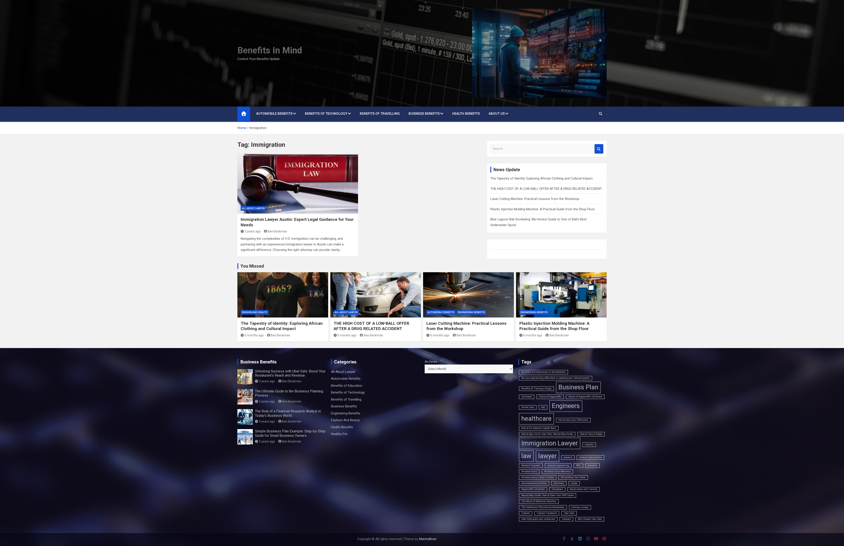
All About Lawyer (253, 208)
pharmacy (559, 483)
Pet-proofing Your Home (573, 477)
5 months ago (254, 335)
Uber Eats (569, 513)
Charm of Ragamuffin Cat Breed (585, 396)
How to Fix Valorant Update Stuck (538, 428)
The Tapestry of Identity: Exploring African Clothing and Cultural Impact (541, 178)
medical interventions (590, 457)
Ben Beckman (277, 231)
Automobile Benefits (274, 114)
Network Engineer (530, 465)
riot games (557, 489)
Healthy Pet (339, 434)
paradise (592, 465)
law (526, 456)
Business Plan (578, 387)
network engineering (558, 465)
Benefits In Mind (269, 50)
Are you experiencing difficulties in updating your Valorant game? (555, 378)
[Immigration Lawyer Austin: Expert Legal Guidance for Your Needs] (297, 183)
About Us (497, 114)
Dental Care (527, 407)
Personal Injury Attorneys (557, 471)
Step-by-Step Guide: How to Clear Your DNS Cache (547, 495)
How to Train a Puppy (591, 434)
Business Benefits (424, 114)
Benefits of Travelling (380, 114)
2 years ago (253, 231)
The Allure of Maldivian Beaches (538, 501)
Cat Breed (526, 396)
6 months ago (439, 335)
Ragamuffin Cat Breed (533, 489)
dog (543, 407)
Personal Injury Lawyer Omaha (537, 477)
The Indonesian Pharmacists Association (542, 507)
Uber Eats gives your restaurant (538, 519)
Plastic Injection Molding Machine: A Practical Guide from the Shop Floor (542, 209)
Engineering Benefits (471, 312)
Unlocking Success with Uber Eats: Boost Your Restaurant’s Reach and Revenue (290, 373)
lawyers (568, 457)
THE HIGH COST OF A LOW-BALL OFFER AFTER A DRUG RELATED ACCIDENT (546, 189)
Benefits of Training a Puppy (536, 388)
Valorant (566, 519)
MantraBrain (428, 539)
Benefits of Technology (326, 114)
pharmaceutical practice (534, 483)
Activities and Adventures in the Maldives (543, 372)
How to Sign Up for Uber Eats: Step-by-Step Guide (547, 434)
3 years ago (267, 381)
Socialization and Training (583, 489)
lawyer (547, 456)
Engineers (566, 406)
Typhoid (525, 513)
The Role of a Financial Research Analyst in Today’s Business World (288, 413)
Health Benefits (466, 114)
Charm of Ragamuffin (550, 396)
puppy (574, 483)
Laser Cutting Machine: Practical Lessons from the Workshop (534, 199)
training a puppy (580, 507)
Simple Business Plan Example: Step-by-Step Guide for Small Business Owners (290, 433)
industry (589, 444)
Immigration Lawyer (549, 443)
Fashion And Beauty (254, 312)
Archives (431, 362)
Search (599, 149)
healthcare (536, 418)
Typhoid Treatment (547, 513)
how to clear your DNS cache (573, 420)
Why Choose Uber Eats (590, 519)
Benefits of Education (346, 386)
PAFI (578, 465)
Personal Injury (529, 471)
